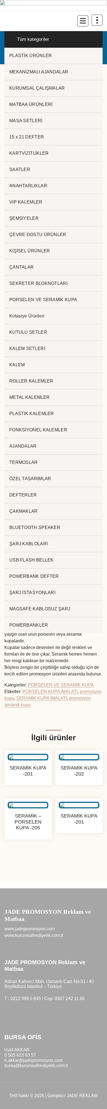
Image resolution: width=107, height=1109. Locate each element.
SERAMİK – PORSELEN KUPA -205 (28, 821)
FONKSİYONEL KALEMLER (38, 429)
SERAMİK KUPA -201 (28, 771)
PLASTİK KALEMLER (31, 413)
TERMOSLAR (23, 462)
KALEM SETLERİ (27, 348)
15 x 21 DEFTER (26, 137)
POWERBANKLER (28, 625)
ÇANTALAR (21, 267)
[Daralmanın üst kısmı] (97, 20)
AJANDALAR (23, 446)
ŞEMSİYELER (24, 218)
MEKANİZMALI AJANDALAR (38, 72)
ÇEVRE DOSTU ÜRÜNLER (37, 234)
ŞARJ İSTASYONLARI (32, 592)
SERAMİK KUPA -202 (79, 771)
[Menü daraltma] (82, 20)
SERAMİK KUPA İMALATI (41, 698)
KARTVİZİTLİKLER (29, 153)
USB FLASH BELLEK (31, 560)
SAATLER (19, 169)
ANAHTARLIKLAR (28, 185)
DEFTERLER (23, 495)
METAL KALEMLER (29, 397)
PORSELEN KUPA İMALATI (50, 691)
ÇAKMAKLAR (23, 511)
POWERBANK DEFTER (34, 576)
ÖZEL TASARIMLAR (30, 478)
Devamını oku (28, 789)
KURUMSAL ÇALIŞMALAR (37, 88)
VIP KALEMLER (26, 202)
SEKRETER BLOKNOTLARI (38, 283)
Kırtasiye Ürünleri (26, 316)
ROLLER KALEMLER (31, 381)
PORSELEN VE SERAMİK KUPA (43, 299)
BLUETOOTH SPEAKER (34, 527)
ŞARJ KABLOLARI (28, 543)
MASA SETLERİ (26, 120)
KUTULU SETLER (28, 332)
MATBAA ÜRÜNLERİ (31, 104)
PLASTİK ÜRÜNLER (30, 55)
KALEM (17, 364)
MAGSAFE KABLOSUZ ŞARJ (39, 608)
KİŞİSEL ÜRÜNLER (29, 250)
